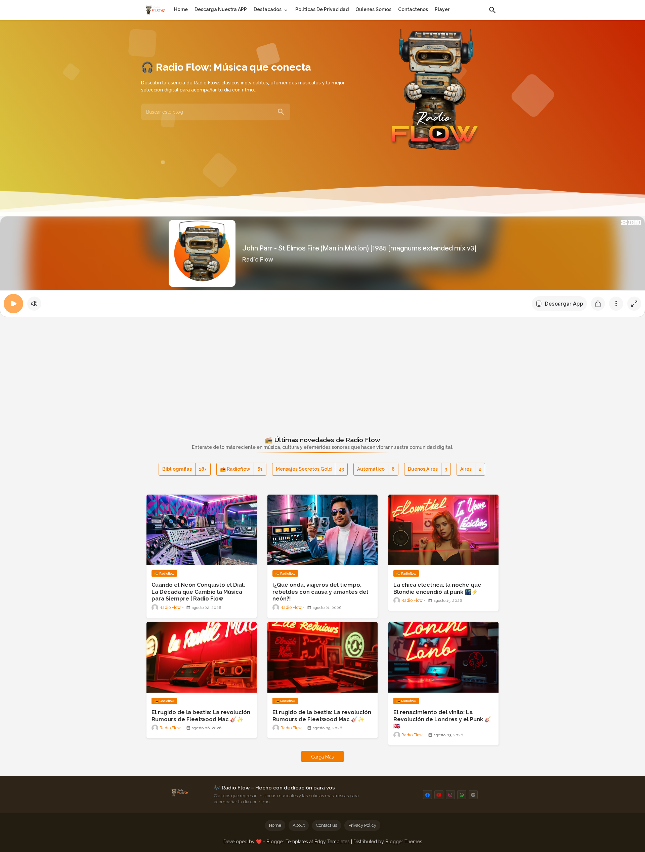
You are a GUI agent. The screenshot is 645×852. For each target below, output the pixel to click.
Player (442, 9)
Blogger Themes (403, 841)
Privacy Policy (362, 825)
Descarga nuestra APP (221, 9)
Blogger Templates (287, 841)
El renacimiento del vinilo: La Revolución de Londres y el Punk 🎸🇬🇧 (442, 719)
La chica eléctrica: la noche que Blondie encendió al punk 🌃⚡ (437, 588)
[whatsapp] (461, 794)
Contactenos (413, 9)
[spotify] (473, 794)
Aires (470, 469)
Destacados (268, 9)
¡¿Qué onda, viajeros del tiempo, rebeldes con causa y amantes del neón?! (320, 592)
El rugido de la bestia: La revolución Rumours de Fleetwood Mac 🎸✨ (201, 716)
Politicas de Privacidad (322, 9)
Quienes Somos (373, 9)
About (299, 825)
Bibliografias (184, 469)
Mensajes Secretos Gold (310, 469)
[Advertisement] (322, 371)
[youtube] (438, 794)
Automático (376, 469)
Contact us (326, 825)
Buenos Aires (427, 469)
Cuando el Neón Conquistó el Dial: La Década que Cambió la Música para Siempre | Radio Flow (198, 592)
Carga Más (322, 757)
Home (181, 9)
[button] (492, 10)
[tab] (181, 9)
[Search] (281, 112)
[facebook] (427, 794)
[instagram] (450, 794)
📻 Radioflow (241, 469)
